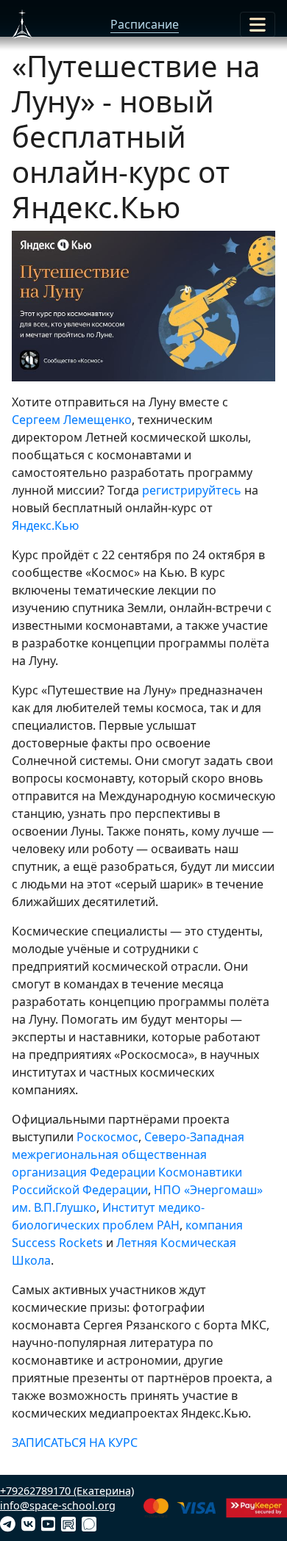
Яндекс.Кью (45, 525)
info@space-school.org (58, 1505)
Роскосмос (107, 1137)
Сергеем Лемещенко (72, 420)
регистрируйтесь (191, 490)
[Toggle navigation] (257, 24)
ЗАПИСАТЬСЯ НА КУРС (75, 1442)
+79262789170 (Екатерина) (67, 1491)
